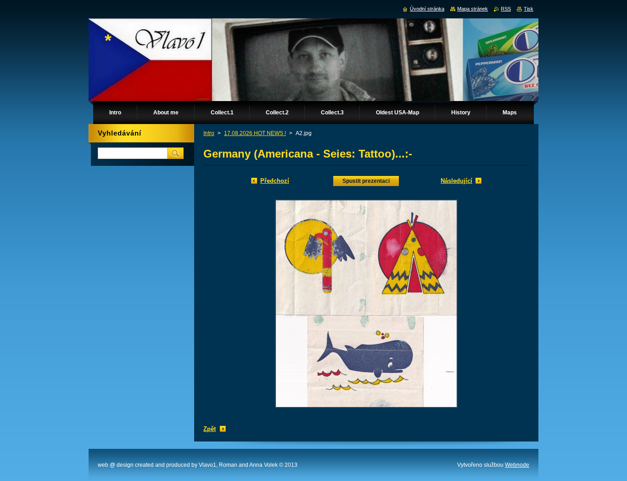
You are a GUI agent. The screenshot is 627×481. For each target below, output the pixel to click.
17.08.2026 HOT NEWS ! (255, 133)
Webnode (517, 465)
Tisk (528, 8)
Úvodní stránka (427, 8)
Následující (456, 180)
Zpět (209, 428)
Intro (208, 133)
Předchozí (274, 180)
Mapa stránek (472, 8)
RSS (506, 8)
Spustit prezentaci (366, 181)
